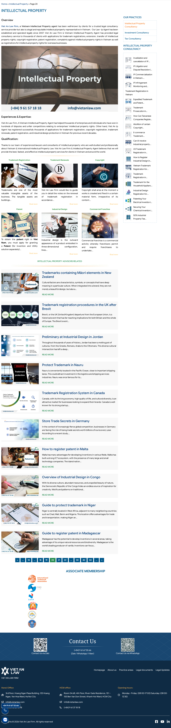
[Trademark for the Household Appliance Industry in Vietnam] (128, 184)
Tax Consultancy (133, 38)
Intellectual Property (18, 4)
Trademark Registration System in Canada (73, 393)
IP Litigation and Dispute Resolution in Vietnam (142, 69)
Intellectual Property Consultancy (135, 25)
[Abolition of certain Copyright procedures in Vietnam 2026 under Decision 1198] (128, 126)
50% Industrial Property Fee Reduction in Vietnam (142, 218)
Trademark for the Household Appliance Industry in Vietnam (142, 185)
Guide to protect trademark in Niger (69, 505)
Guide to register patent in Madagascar (71, 533)
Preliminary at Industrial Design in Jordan (72, 337)
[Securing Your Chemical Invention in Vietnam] (128, 209)
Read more (33, 204)
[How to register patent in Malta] (20, 457)
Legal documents (144, 670)
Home (4, 4)
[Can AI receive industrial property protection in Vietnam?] (128, 142)
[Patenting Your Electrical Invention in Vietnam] (128, 200)
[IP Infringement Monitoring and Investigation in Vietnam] (128, 84)
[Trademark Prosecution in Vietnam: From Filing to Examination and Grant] (128, 109)
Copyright (99, 160)
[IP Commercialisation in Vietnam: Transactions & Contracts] (128, 76)
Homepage (99, 670)
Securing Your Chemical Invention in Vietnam (142, 210)
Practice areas (126, 670)
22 (65, 560)
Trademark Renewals (59, 160)
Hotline (5, 711)
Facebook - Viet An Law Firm (156, 722)
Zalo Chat (5, 720)
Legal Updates (163, 670)
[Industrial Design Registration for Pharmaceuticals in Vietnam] (128, 192)
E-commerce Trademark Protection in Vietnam (142, 136)
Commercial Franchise (100, 209)
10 (29, 560)
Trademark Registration (19, 160)
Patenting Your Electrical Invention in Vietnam (142, 202)
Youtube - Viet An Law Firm (162, 722)
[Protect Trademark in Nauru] (20, 373)
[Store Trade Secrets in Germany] (20, 429)
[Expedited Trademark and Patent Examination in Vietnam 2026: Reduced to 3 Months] (128, 101)
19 (46, 560)
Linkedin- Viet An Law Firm (168, 722)
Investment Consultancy (137, 32)
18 (40, 560)
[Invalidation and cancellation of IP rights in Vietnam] (128, 60)
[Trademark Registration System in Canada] (20, 401)
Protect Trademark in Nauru (62, 365)
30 (77, 560)
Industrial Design (59, 209)
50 (90, 560)
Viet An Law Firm (9, 26)
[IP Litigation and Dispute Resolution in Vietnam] (128, 68)
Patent (19, 209)
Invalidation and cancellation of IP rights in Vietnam (140, 61)
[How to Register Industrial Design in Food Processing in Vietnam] (128, 159)
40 (84, 560)
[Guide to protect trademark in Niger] (20, 514)
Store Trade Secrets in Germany (66, 421)
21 (59, 560)
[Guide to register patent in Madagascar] (20, 542)
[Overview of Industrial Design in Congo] (20, 486)
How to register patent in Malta (65, 449)
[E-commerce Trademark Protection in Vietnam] (128, 134)
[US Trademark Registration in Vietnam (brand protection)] (128, 151)
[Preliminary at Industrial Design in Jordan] (20, 345)
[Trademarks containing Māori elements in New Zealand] (20, 283)
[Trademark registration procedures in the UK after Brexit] (20, 315)
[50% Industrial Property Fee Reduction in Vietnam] (128, 217)
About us (112, 670)
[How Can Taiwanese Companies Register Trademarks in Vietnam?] (128, 118)
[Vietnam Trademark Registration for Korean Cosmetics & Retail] (128, 167)
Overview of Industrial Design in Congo (71, 477)
